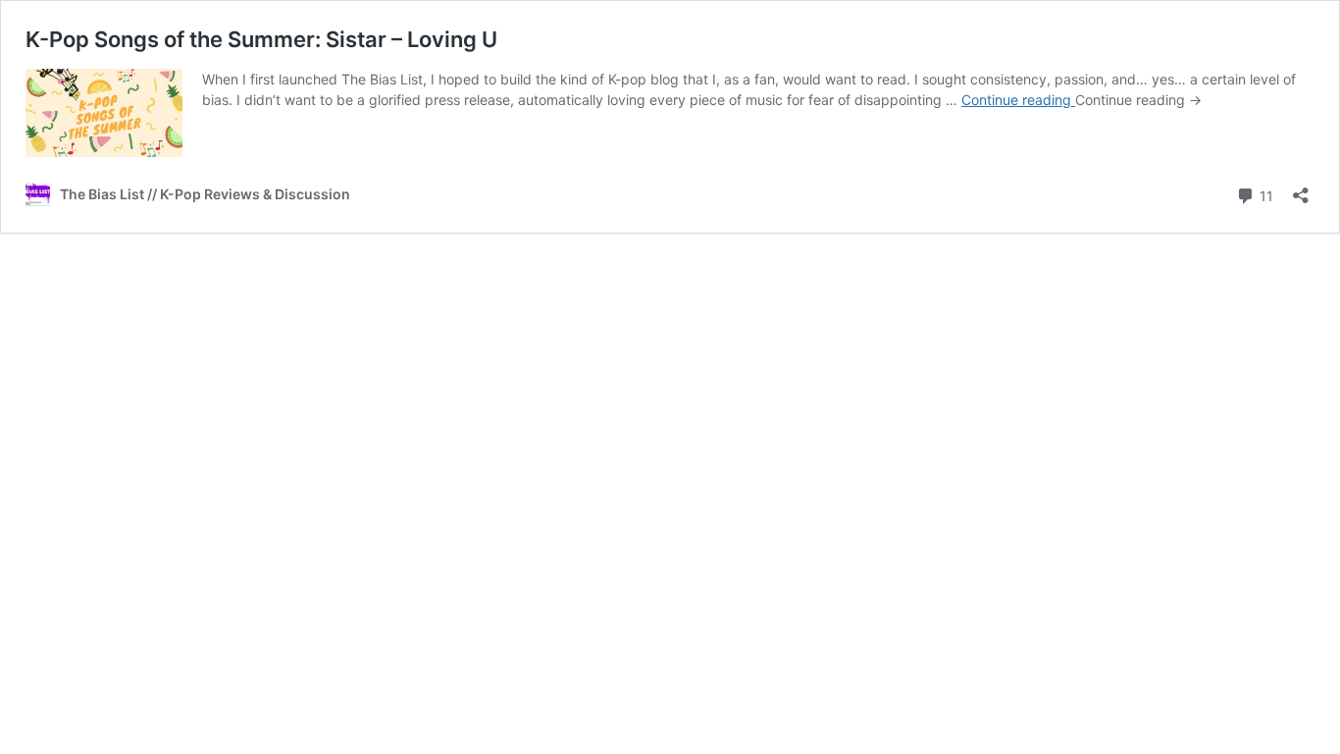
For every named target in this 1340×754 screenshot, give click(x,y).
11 (1264, 194)
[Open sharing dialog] (1300, 189)
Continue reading (1018, 99)
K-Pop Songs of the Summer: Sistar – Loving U (261, 39)
